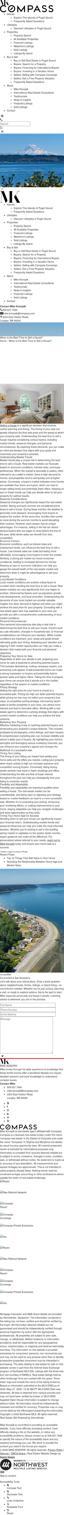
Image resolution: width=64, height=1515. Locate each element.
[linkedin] (8, 1114)
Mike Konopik (21, 89)
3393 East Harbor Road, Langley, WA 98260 (20, 1096)
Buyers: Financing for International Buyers (36, 67)
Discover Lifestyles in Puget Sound (32, 28)
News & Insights (22, 99)
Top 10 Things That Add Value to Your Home (31, 858)
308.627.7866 (14, 1087)
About (10, 85)
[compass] (8, 1121)
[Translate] (2, 116)
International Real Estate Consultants (34, 92)
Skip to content (8, 1475)
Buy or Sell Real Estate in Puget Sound (35, 60)
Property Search (22, 35)
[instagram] (8, 1110)
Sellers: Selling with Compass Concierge (35, 74)
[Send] (2, 1056)
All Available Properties (26, 39)
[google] (8, 1103)
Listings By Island (23, 53)
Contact (11, 110)
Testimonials (20, 96)
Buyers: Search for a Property (30, 64)
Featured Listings (23, 42)
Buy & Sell (12, 57)
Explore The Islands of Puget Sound (33, 17)
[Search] (1, 128)
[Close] (2, 189)
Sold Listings (20, 49)
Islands (11, 14)
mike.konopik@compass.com (22, 1090)
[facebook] (7, 1106)
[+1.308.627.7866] (1, 119)
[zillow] (8, 1117)
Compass (5, 1134)
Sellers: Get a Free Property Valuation (34, 78)
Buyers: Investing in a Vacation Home (34, 71)
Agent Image (7, 1457)
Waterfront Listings (24, 46)
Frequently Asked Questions (29, 21)
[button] (32, 1479)
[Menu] (2, 132)
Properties (12, 32)
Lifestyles (12, 24)
